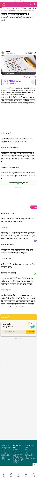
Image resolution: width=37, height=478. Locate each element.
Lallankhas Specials (18, 452)
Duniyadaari (4, 449)
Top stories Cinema (30, 452)
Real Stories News (17, 457)
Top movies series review (29, 455)
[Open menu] (1, 8)
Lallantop (3, 1)
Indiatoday (13, 1)
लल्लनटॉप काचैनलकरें (18, 183)
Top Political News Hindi (17, 454)
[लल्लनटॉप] (4, 4)
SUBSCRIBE (30, 331)
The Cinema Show (5, 459)
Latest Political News (18, 458)
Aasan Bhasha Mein (6, 455)
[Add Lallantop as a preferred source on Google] (29, 52)
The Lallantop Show (6, 447)
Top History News (17, 456)
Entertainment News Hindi (30, 450)
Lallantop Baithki (5, 453)
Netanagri (3, 452)
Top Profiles (16, 461)
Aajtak (8, 1)
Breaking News (17, 453)
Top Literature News (18, 459)
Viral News (16, 462)
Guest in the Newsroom (4, 450)
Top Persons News (17, 460)
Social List (3, 456)
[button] (34, 4)
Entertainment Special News (28, 453)
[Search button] (30, 4)
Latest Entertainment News (30, 458)
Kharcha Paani (5, 454)
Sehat (2, 458)
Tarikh (2, 457)
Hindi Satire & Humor (16, 450)
